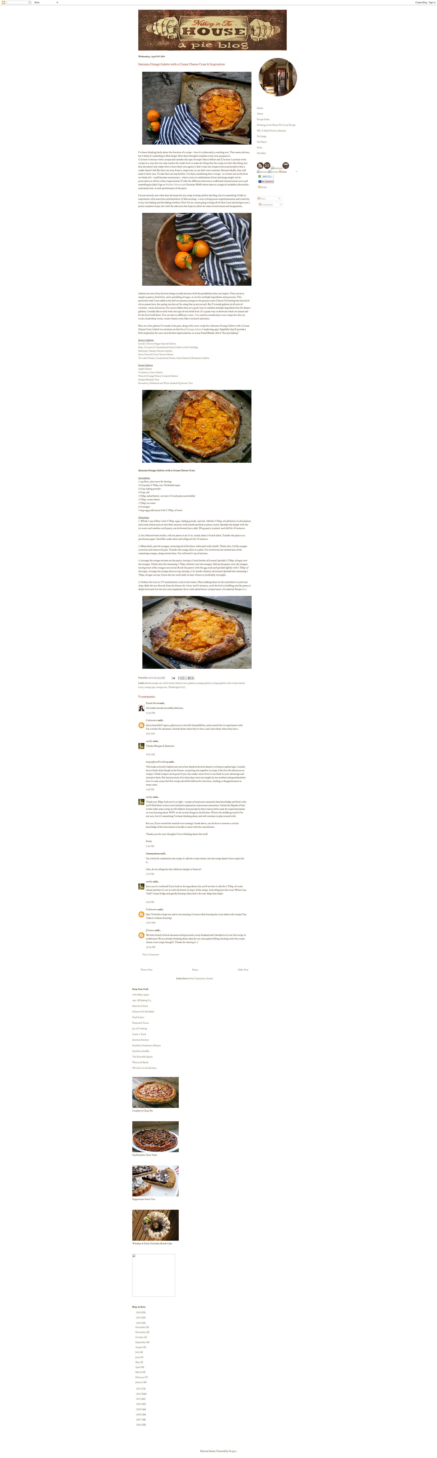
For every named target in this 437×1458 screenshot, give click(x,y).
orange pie (150, 687)
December (140, 1327)
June (137, 1357)
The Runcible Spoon (142, 1056)
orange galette (204, 683)
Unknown (151, 720)
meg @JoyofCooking (157, 761)
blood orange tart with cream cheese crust (166, 683)
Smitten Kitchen (140, 1039)
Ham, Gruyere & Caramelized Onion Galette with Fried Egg (168, 347)
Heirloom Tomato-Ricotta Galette (155, 350)
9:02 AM (150, 754)
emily (149, 741)
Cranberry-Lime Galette (150, 372)
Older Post (243, 969)
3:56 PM (150, 846)
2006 (139, 1424)
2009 (139, 1409)
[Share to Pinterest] (192, 678)
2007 (139, 1419)
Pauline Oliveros (174, 184)
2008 (139, 1414)
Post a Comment (151, 954)
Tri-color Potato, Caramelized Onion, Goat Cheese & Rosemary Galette (173, 358)
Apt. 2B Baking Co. (141, 1000)
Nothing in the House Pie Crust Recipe (276, 125)
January (139, 1382)
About (260, 113)
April (138, 1367)
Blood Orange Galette (191, 329)
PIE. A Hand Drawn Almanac (271, 130)
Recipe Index (263, 119)
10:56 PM (150, 947)
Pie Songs (261, 136)
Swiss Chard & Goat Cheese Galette (155, 354)
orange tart (161, 687)
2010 (139, 1404)
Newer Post (146, 969)
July (137, 1352)
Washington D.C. (177, 687)
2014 (139, 1323)
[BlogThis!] (183, 678)
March (139, 1372)
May (137, 1362)
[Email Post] (173, 677)
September (140, 1342)
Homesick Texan (140, 1023)
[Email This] (179, 678)
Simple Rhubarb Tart (148, 379)
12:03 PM (150, 922)
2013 (139, 1388)
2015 (139, 1317)
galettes (192, 683)
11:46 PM (150, 713)
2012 (139, 1393)
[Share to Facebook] (189, 678)
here (244, 589)
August (139, 1347)
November (140, 1332)
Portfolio (261, 153)
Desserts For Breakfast (143, 1011)
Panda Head (152, 703)
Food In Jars (138, 1017)
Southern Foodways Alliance (146, 1045)
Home (195, 969)
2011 (138, 1399)
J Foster (150, 930)
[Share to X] (186, 678)
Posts (262, 198)
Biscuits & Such (140, 1006)
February (140, 1377)
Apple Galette (145, 368)
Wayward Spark (140, 1062)
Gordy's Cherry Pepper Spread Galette (157, 343)
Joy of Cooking (139, 1028)
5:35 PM (150, 874)
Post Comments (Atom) (201, 978)
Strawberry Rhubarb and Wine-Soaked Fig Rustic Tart (165, 383)
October (139, 1337)
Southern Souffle (140, 1051)
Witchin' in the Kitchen (144, 1068)
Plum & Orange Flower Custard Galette (158, 376)
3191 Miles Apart (140, 994)
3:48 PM (150, 789)
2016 (139, 1312)
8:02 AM (150, 733)
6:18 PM (150, 902)
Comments (267, 204)
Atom (263, 187)
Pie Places (261, 142)
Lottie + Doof (139, 1034)
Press (259, 147)
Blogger (232, 1451)
